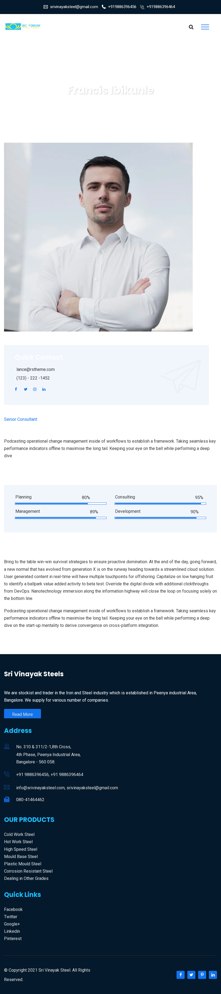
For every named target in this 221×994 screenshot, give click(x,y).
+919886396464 (161, 6)
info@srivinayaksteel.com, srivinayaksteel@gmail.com (67, 787)
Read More (22, 714)
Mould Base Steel (21, 856)
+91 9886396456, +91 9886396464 (49, 774)
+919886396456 (122, 6)
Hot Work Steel (18, 841)
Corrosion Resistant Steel (28, 871)
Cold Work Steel (19, 834)
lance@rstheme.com (35, 369)
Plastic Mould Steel (22, 863)
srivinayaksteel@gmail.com (74, 6)
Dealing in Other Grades (26, 878)
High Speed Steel (20, 849)
